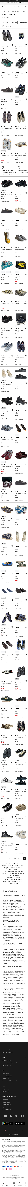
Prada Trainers (14, 883)
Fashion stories (6, 1109)
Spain (12, 1178)
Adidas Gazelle (19, 866)
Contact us (5, 1091)
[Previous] (9, 858)
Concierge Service (7, 1052)
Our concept (6, 1050)
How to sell (5, 1073)
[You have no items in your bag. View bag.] (25, 7)
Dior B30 (4, 874)
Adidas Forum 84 (7, 866)
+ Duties (20, 795)
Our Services (6, 1047)
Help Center (5, 1089)
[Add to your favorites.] (12, 45)
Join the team (6, 1107)
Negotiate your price (8, 171)
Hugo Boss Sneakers (13, 878)
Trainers (22, 11)
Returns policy (6, 1065)
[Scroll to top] (24, 858)
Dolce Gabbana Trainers (16, 874)
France (4, 1177)
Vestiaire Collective (9, 1096)
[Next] (18, 858)
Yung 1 (6, 868)
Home (3, 11)
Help (3, 1086)
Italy (16, 1178)
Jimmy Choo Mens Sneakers (13, 880)
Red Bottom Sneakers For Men (13, 872)
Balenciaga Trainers (16, 868)
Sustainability (6, 1102)
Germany (22, 1177)
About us (5, 1100)
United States (17, 1177)
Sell (3, 1070)
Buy (3, 1057)
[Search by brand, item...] (3, 6)
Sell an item (5, 1078)
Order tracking (6, 1060)
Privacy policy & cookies (13, 1134)
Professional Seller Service (10, 1081)
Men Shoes (15, 11)
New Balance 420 (17, 881)
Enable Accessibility (14, 1)
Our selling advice (7, 1076)
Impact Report (6, 1104)
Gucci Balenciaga (13, 876)
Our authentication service (10, 1063)
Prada (8, 11)
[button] (25, 7)
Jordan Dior (6, 881)
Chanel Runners (13, 870)
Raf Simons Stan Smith (13, 864)
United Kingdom (9, 1177)
